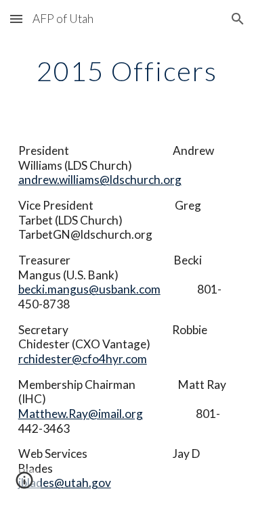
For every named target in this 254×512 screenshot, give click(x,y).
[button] (16, 18)
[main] (127, 71)
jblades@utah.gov (64, 482)
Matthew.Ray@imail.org (80, 413)
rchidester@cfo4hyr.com (82, 359)
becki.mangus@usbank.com (89, 289)
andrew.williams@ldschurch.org (100, 179)
